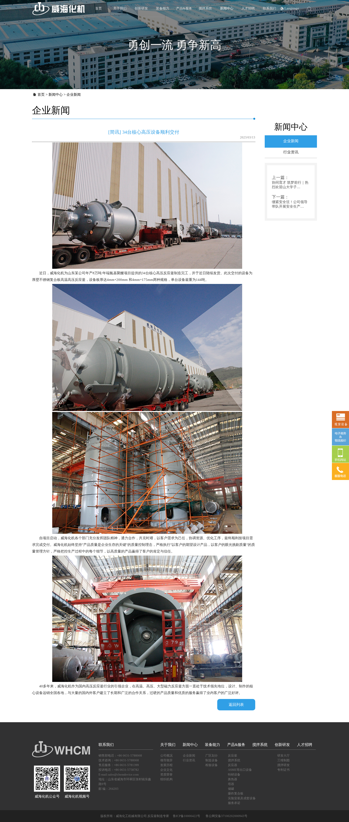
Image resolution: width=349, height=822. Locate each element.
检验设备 (211, 765)
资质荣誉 (166, 774)
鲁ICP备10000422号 (186, 816)
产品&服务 (184, 8)
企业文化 (166, 770)
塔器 (231, 784)
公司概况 (166, 755)
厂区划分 (211, 755)
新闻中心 (226, 8)
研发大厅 (283, 755)
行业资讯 (290, 152)
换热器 (232, 779)
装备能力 (162, 8)
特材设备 (234, 774)
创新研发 (141, 8)
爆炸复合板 (235, 793)
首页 (98, 8)
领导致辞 (166, 760)
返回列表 (236, 705)
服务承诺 (234, 803)
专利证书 (283, 770)
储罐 (231, 788)
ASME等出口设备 (240, 770)
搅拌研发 (283, 765)
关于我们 (120, 8)
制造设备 (211, 760)
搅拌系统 (205, 8)
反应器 (232, 765)
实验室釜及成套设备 (242, 798)
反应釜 (232, 755)
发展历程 (166, 765)
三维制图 (283, 760)
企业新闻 (290, 141)
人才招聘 (248, 8)
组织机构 (166, 779)
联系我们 (269, 8)
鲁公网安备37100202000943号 (226, 816)
